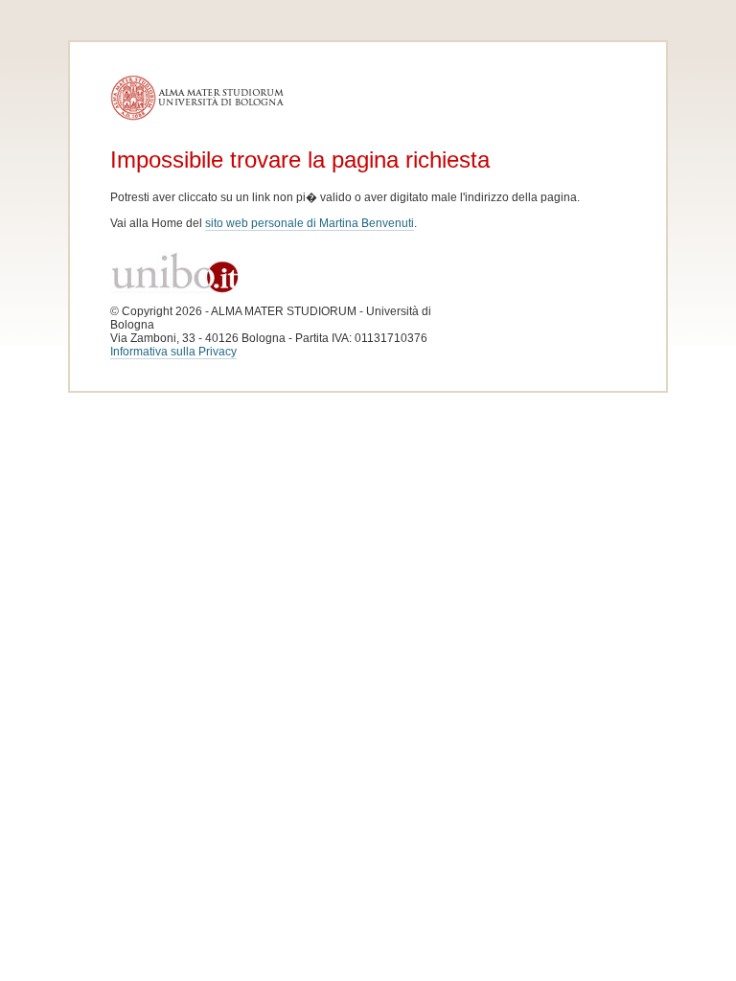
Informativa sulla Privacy (173, 351)
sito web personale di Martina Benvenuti (309, 223)
